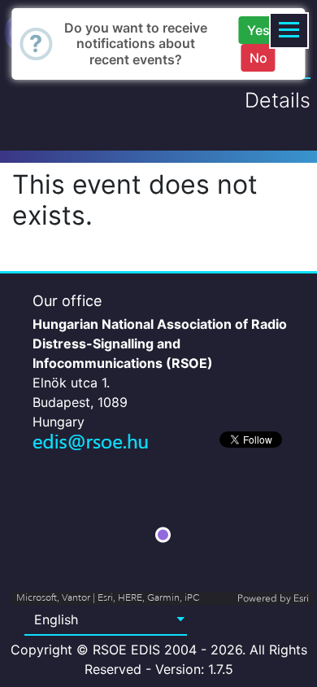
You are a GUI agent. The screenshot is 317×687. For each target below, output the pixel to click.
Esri (301, 598)
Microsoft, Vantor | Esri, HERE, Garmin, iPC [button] (108, 598)
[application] (162, 535)
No (258, 58)
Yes (258, 30)
